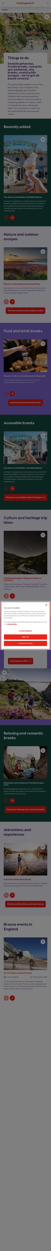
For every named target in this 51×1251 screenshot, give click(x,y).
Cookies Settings (25, 630)
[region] (25, 625)
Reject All (25, 637)
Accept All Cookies (25, 643)
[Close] (46, 605)
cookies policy (12, 624)
